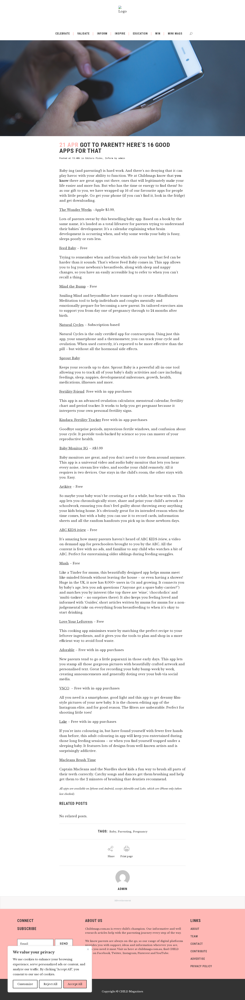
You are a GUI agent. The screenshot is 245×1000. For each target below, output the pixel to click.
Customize (25, 984)
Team (194, 936)
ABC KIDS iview (72, 530)
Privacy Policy (201, 966)
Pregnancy (140, 831)
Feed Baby (67, 248)
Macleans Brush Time (77, 760)
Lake (63, 722)
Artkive (65, 486)
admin (121, 158)
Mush (64, 563)
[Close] (88, 949)
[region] (50, 969)
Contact (196, 943)
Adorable (66, 650)
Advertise (197, 958)
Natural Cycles (71, 325)
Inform (109, 158)
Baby (112, 831)
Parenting (124, 831)
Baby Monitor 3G (73, 448)
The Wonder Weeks (75, 210)
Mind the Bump (72, 286)
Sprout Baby (69, 358)
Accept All (75, 984)
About (194, 928)
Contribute (198, 951)
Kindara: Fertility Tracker (80, 420)
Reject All (50, 984)
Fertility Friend (71, 391)
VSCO (64, 688)
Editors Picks (93, 158)
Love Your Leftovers (76, 621)
